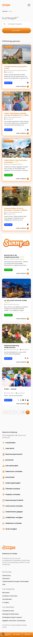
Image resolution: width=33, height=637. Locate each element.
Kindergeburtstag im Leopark (12, 617)
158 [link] (23, 412)
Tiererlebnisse (7, 599)
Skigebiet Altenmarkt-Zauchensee (13, 620)
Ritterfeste (5, 592)
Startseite (5, 11)
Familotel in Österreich (9, 596)
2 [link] (9, 412)
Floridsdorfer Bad (8, 611)
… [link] (18, 412)
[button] (3, 634)
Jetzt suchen (16, 30)
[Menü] (29, 5)
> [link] (27, 412)
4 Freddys (5, 602)
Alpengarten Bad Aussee (10, 614)
